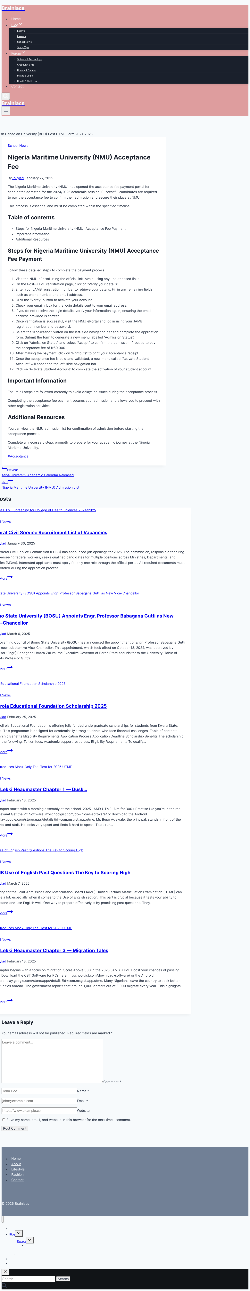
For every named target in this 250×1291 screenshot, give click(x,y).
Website (83, 1111)
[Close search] (5, 1272)
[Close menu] (3, 1219)
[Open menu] (6, 110)
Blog (12, 1234)
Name (83, 1091)
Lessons (21, 36)
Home (16, 19)
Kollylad (18, 178)
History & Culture (26, 70)
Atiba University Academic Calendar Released (38, 472)
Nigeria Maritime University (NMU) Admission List (40, 485)
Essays (21, 30)
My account (16, 1263)
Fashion (17, 1175)
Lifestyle (18, 1169)
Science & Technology (29, 59)
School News (24, 41)
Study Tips (23, 47)
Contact (17, 86)
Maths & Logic (25, 75)
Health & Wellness (27, 81)
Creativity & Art (25, 64)
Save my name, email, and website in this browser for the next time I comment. (68, 1120)
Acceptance (18, 456)
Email (82, 1101)
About (16, 1164)
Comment (112, 1082)
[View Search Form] (6, 96)
